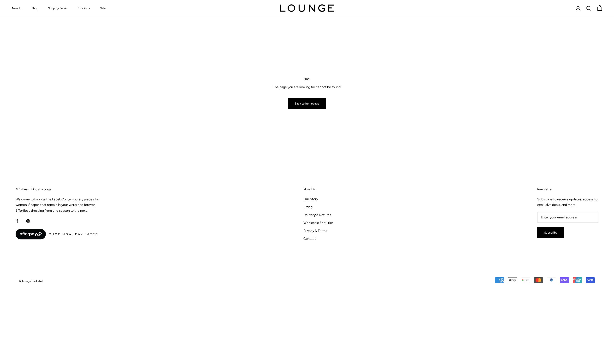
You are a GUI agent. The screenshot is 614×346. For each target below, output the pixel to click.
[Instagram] (28, 221)
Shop (34, 8)
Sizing (308, 207)
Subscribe (550, 232)
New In (16, 8)
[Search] (588, 8)
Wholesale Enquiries (318, 223)
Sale (103, 8)
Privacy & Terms (315, 231)
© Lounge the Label (31, 281)
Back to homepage (307, 103)
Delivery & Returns (317, 215)
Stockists (84, 8)
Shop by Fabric (58, 8)
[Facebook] (17, 221)
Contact (309, 239)
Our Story (310, 199)
